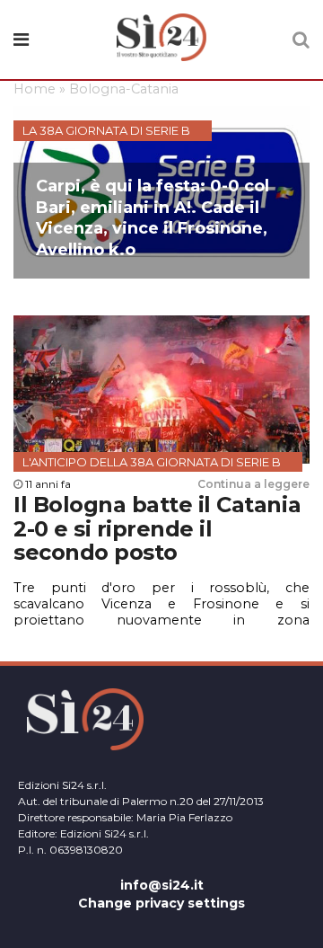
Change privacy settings (161, 903)
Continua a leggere (253, 484)
